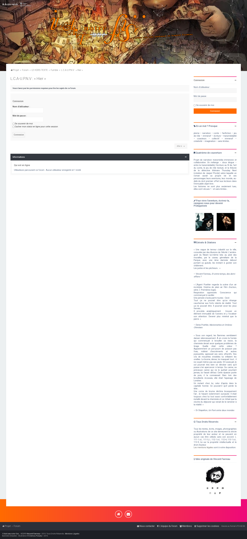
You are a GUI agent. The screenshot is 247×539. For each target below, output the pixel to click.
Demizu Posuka (35, 536)
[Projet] (123, 32)
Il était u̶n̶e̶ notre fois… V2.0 (13, 534)
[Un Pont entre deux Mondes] (204, 222)
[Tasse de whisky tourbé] (218, 488)
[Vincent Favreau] (215, 475)
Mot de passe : (20, 116)
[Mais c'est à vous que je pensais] (226, 222)
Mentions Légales (72, 534)
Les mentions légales (203, 447)
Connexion (18, 101)
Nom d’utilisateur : (21, 106)
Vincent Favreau (33, 534)
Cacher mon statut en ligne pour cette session (36, 126)
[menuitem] (23, 3)
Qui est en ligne (22, 165)
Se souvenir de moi (24, 123)
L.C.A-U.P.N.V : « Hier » (28, 78)
